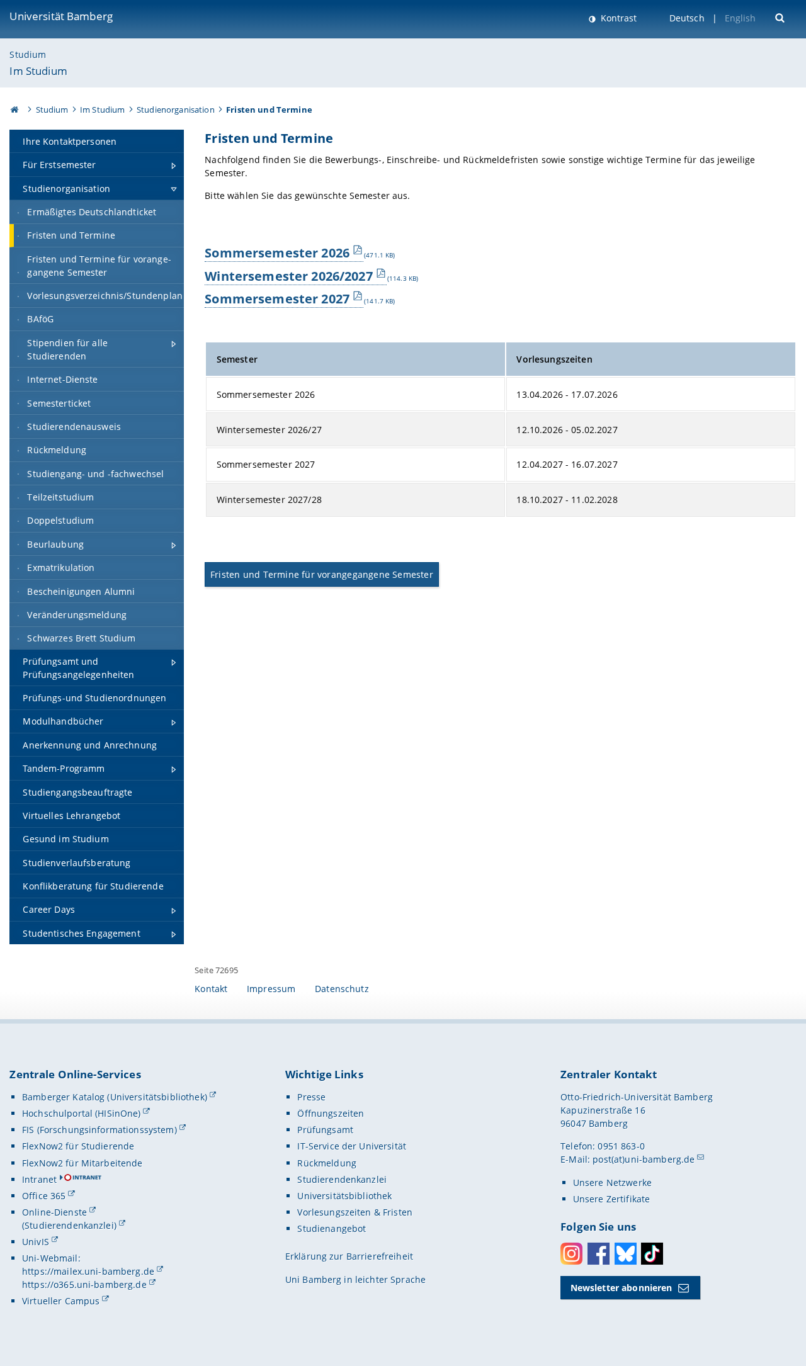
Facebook (598, 1254)
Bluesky (626, 1254)
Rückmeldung (326, 1163)
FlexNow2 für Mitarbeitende (82, 1163)
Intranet (39, 1179)
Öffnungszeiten (330, 1113)
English (740, 18)
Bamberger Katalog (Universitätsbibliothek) (114, 1097)
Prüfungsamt (325, 1130)
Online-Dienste (54, 1212)
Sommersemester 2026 (277, 252)
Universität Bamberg (61, 16)
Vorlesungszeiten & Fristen (354, 1212)
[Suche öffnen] (781, 16)
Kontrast (617, 18)
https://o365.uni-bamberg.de (84, 1284)
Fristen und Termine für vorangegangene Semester (321, 574)
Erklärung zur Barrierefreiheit (349, 1256)
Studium (27, 54)
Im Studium (38, 71)
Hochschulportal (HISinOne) (81, 1113)
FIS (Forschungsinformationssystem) (99, 1130)
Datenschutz (342, 989)
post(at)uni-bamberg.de (644, 1159)
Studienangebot (331, 1228)
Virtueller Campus (60, 1301)
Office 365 (43, 1196)
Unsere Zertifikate (611, 1199)
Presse (311, 1097)
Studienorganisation (176, 109)
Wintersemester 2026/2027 (288, 276)
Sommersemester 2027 (277, 298)
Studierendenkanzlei (342, 1179)
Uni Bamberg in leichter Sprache (355, 1279)
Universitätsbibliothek (344, 1196)
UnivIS (35, 1242)
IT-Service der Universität (351, 1146)
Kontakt (211, 989)
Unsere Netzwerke (612, 1182)
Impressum (271, 989)
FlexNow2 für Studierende (78, 1146)
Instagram (571, 1254)
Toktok (652, 1254)
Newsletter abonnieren (621, 1288)
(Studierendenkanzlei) (69, 1225)
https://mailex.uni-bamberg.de (88, 1271)
